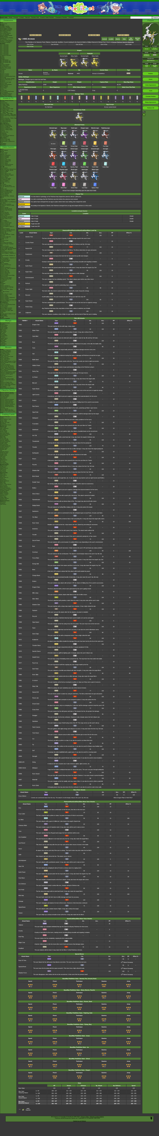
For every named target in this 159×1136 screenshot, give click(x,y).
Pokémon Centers (4, 75)
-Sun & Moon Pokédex (5, 33)
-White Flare (3, 437)
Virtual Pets (3, 311)
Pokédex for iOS (4, 238)
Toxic (33, 348)
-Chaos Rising (3, 430)
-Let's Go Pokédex (4, 34)
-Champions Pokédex (5, 42)
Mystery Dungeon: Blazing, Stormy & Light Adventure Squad (8, 248)
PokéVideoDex (3, 134)
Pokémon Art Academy (5, 204)
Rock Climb (35, 785)
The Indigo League (4, 104)
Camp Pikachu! (4, 397)
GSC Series (3, 332)
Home (10, 17)
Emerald (2, 266)
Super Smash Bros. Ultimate (7, 196)
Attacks (118, 39)
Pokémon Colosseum (5, 267)
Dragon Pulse (36, 587)
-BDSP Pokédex (4, 36)
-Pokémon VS (3, 499)
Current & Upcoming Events (7, 91)
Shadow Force (23, 972)
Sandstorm (35, 511)
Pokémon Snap (3, 295)
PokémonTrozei (4, 276)
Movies (8, 347)
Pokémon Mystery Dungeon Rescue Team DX (7, 175)
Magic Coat (22, 942)
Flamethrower (36, 499)
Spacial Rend (22, 966)
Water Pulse (35, 330)
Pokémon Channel (4, 270)
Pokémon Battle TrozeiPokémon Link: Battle (8, 202)
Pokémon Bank (3, 200)
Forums (16, 17)
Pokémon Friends (4, 157)
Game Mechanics (4, 65)
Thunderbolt (35, 441)
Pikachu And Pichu (4, 394)
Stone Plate (74, 187)
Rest (33, 546)
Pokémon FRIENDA (5, 318)
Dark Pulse (35, 668)
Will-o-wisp (35, 593)
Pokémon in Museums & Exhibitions (6, 80)
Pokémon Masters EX (5, 161)
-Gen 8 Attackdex (4, 53)
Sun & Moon (3, 184)
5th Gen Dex (137, 38)
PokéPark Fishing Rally (5, 278)
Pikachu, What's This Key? (6, 410)
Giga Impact (35, 622)
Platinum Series (4, 338)
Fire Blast (35, 517)
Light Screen (35, 394)
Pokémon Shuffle (4, 207)
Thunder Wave (36, 645)
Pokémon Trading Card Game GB (8, 299)
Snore (20, 848)
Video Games (8, 147)
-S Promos (2, 503)
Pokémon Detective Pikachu (7, 388)
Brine (33, 569)
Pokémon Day (3, 83)
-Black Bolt (2, 436)
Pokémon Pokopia (4, 156)
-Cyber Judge (3, 497)
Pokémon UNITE (4, 162)
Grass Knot (35, 709)
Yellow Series (3, 331)
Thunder (34, 447)
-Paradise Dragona (4, 490)
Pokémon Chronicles (5, 119)
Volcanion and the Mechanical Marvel (7, 380)
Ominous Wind (23, 825)
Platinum (2, 241)
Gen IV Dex (30, 46)
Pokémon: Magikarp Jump (6, 190)
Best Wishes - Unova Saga (6, 111)
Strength (34, 756)
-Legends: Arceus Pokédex (6, 37)
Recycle (34, 616)
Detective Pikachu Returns (6, 164)
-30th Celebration (4, 428)
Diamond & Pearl (4, 240)
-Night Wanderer (4, 492)
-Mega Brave (3, 479)
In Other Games (4, 305)
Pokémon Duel (3, 215)
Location (111, 39)
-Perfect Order (3, 431)
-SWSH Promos (4, 468)
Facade (34, 534)
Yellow (1, 292)
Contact (21, 17)
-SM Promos (3, 469)
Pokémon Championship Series (7, 76)
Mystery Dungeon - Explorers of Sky (8, 254)
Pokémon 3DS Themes (5, 309)
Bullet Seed (35, 359)
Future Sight (28, 289)
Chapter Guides (4, 327)
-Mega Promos (3, 465)
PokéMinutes (3, 133)
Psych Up (35, 663)
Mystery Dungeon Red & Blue (7, 275)
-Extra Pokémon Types (5, 419)
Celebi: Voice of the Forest (6, 356)
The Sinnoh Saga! (4, 109)
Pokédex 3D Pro (4, 233)
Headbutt (21, 948)
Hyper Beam (28, 301)
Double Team (36, 482)
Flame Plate (53, 167)
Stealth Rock (35, 657)
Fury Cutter (22, 813)
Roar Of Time (22, 960)
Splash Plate (95, 187)
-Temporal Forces (4, 447)
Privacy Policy (85, 1116)
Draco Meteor (22, 796)
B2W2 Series (3, 341)
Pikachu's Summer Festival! (7, 399)
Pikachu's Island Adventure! (7, 401)
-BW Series (3, 458)
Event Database (4, 92)
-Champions (3, 69)
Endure (34, 581)
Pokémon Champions (5, 155)
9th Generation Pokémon (6, 93)
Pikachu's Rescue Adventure (7, 393)
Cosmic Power (29, 242)
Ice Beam (35, 377)
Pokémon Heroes (4, 357)
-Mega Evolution (4, 435)
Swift (20, 854)
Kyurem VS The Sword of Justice (8, 371)
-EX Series (2, 461)
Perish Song (28, 306)
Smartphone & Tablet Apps (6, 310)
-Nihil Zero (2, 476)
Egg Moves (131, 38)
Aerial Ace (35, 528)
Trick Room (35, 733)
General (104, 39)
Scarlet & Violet (4, 152)
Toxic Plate (53, 187)
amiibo (1, 312)
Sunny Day (35, 371)
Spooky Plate (74, 167)
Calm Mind (35, 336)
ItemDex (2, 56)
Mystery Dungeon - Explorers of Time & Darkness (8, 258)
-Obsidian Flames (4, 451)
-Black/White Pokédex (5, 30)
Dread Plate (74, 146)
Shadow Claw (36, 604)
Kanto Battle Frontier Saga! (6, 108)
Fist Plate (105, 146)
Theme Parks (3, 88)
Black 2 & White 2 (4, 221)
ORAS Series (3, 344)
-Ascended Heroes (4, 433)
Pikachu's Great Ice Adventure (7, 404)
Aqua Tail (21, 866)
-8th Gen (2, 71)
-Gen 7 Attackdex (4, 51)
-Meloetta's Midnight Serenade (7, 372)
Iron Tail (34, 435)
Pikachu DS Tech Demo (6, 277)
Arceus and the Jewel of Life (7, 367)
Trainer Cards (3, 420)
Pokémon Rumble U (5, 225)
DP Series (2, 337)
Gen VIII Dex (54, 44)
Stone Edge (35, 633)
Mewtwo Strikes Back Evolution (7, 384)
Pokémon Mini (3, 288)
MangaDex (2, 324)
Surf (33, 750)
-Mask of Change (4, 493)
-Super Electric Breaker (5, 489)
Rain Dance (35, 406)
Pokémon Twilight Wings (6, 126)
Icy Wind (21, 819)
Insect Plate (63, 146)
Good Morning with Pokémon (7, 135)
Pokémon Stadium (4, 298)
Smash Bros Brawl (4, 261)
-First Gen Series (4, 463)
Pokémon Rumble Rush (6, 191)
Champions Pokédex (61, 17)
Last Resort (22, 843)
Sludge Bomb (36, 505)
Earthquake (35, 453)
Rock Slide (35, 674)
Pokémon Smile (4, 177)
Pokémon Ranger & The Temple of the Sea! (8, 363)
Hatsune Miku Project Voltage (7, 78)
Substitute (35, 721)
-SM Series (2, 456)
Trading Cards (8, 414)
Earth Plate (95, 167)
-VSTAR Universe (4, 498)
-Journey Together (4, 440)
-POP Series (3, 471)
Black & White (3, 220)
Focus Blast (35, 558)
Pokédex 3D (3, 232)
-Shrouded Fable (4, 444)
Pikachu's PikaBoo (4, 396)
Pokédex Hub (35, 17)
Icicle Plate (106, 167)
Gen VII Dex (79, 44)
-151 (1, 450)
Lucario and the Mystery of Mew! (8, 361)
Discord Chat (3, 90)
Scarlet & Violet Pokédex (47, 17)
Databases (8, 20)
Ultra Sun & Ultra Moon (5, 185)
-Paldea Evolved (4, 452)
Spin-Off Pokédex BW (5, 62)
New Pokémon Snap (5, 179)
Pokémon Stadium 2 (5, 285)
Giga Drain (35, 412)
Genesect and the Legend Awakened (6, 374)
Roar (33, 342)
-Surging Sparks (4, 442)
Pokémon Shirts (4, 86)
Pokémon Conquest (5, 228)
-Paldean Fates (3, 448)
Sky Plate (63, 167)
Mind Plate (64, 187)
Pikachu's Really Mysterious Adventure (7, 407)
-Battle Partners (4, 486)
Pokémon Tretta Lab (5, 224)
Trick (20, 831)
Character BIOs (4, 325)
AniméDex (2, 101)
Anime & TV (8, 98)
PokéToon (2, 130)
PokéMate (2, 281)
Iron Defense (22, 883)
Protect (34, 400)
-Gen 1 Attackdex (4, 44)
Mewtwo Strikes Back (5, 351)
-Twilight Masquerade (5, 445)
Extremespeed (29, 277)
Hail (33, 353)
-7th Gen (2, 72)
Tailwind (21, 925)
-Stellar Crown (3, 443)
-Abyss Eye (3, 473)
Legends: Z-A (3, 154)
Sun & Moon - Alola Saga (6, 113)
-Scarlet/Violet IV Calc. (5, 67)
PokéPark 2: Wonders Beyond (7, 229)
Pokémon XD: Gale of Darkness (8, 268)
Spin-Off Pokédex (4, 60)
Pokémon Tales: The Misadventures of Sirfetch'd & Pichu (7, 141)
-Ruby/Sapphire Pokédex (6, 28)
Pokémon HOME (4, 171)
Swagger (34, 715)
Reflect (34, 488)
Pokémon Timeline (4, 74)
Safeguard (35, 418)
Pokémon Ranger (4, 274)
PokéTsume (3, 144)
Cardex (2, 63)
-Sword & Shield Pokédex (6, 35)
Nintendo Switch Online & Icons (7, 313)
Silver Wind (35, 598)
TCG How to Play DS (5, 236)
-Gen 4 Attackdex (4, 48)
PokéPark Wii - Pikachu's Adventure (6, 250)
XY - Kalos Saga (4, 112)
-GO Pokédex (3, 39)
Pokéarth (71, 17)
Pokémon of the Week (5, 68)
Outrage (21, 901)
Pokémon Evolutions (5, 127)
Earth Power (28, 266)
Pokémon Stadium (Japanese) (7, 297)
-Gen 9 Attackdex (4, 54)
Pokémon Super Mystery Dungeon (6, 210)
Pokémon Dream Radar (6, 222)
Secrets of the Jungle (5, 385)
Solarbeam (35, 429)
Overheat (35, 552)
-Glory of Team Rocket (5, 484)
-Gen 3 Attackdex (4, 47)
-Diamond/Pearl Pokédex (6, 29)
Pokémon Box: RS (4, 271)
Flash (33, 628)
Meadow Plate (85, 167)
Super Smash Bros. (5, 301)
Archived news (3, 23)
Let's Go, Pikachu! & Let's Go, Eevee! (7, 187)
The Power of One (4, 353)
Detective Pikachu (4, 193)
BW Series (2, 340)
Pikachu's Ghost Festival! (6, 400)
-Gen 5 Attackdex (4, 49)
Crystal (2, 284)
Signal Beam (22, 907)
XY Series (2, 342)
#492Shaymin (28, 1109)
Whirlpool (34, 768)
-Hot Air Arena (3, 485)
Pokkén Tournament (5, 214)
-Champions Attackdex (5, 55)
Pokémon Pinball (4, 296)
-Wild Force (3, 496)
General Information (5, 323)
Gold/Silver (2, 283)
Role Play (21, 936)
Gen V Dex (128, 44)
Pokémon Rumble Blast (6, 231)
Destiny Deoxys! (4, 360)
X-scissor (35, 680)
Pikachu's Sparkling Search (6, 405)
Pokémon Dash (4, 269)
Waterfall (34, 779)
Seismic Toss (29, 236)
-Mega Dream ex (4, 477)
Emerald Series (3, 335)
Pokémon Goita (4, 316)
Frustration (35, 423)
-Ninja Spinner (3, 475)
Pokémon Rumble (4, 246)
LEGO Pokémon (4, 85)
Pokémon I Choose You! (6, 382)
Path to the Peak (4, 132)
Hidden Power (36, 365)
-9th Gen (2, 70)
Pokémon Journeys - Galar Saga (8, 114)
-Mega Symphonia (4, 480)
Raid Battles (3, 423)
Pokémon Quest (4, 194)
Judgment (28, 312)
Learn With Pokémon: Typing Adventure (7, 235)
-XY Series (2, 457)
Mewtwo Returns (4, 355)
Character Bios (3, 102)
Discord (27, 17)
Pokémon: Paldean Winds (6, 129)
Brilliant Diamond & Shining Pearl (8, 169)
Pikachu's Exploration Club (6, 403)
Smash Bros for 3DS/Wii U (6, 217)
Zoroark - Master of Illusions (7, 368)
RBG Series (3, 330)
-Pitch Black (3, 429)
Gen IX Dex (30, 44)
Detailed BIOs (3, 326)
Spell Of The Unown (5, 354)
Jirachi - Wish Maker (5, 358)
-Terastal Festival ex (5, 487)
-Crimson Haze (3, 494)
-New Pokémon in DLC (5, 95)
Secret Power (36, 540)
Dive (20, 808)
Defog (34, 762)
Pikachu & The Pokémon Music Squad (7, 412)
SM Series (2, 345)
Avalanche (35, 639)
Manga (8, 321)
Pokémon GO (3, 158)
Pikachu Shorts (8, 390)
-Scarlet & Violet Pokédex (6, 40)
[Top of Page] (151, 1118)
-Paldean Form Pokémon (6, 96)
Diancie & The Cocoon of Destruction (6, 377)
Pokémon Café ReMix (5, 159)
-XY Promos (3, 470)
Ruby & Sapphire (4, 263)
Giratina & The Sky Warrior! (7, 365)
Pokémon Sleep (4, 163)
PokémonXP (3, 77)
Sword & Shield (3, 168)
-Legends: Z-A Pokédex (6, 41)
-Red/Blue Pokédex (4, 26)
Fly (33, 744)
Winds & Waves (4, 150)
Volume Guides (3, 328)
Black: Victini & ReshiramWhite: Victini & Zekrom (8, 370)
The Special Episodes (5, 120)
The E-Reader (3, 280)
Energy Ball (35, 563)
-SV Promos (3, 466)
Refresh (27, 283)
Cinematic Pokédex (5, 64)
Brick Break (35, 476)
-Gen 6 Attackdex (4, 50)
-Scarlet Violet (3, 454)
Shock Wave (35, 493)
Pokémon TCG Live (5, 182)
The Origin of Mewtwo (5, 350)
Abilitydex (2, 58)
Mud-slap (21, 895)
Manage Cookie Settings (97, 1116)
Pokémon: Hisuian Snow (6, 128)
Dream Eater (35, 703)
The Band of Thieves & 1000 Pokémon (7, 206)
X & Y (1, 198)
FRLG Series (3, 334)
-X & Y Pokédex (4, 32)
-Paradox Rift (3, 449)
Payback (34, 610)
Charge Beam (36, 575)
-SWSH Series (3, 455)
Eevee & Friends (4, 408)
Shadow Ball (35, 470)
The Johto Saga (4, 106)
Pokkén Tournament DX (6, 192)
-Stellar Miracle (3, 491)
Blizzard (34, 383)
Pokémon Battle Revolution (6, 252)
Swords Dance (36, 651)
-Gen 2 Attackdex (4, 46)
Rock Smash (36, 773)
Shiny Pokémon (4, 122)
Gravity (27, 260)
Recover (27, 295)
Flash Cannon (36, 727)
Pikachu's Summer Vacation (7, 392)
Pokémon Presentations (6, 84)
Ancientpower (22, 860)
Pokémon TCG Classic (5, 424)
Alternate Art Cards (4, 422)
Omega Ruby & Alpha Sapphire (7, 199)
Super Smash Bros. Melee (6, 289)
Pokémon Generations (5, 125)
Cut (33, 738)
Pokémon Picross (4, 212)
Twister (21, 913)
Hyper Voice (28, 271)
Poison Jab (35, 698)
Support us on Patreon (79, 1121)
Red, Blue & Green (4, 291)
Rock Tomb (35, 523)
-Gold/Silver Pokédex (5, 27)
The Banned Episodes (5, 121)
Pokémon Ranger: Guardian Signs (7, 244)
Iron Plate (84, 187)
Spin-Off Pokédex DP (5, 61)
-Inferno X (2, 478)
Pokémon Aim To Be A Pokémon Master (8, 116)
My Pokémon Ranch (5, 260)
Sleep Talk (35, 686)
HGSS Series (3, 339)
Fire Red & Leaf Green (5, 264)
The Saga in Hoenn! (5, 107)
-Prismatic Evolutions (5, 441)
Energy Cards (3, 421)
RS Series (2, 333)
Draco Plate (84, 146)
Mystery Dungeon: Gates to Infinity (7, 227)
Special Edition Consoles (6, 308)
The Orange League (5, 105)
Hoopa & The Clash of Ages (7, 378)
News (1, 22)
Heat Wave (22, 878)
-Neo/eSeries (3, 462)
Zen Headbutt (22, 837)
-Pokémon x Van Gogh (5, 82)
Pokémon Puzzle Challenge (6, 287)
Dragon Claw (36, 324)
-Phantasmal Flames (5, 434)
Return (34, 458)
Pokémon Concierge (5, 139)
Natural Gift (28, 248)
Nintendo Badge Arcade (6, 218)
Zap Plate (95, 146)
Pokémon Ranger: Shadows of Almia (7, 256)
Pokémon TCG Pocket (5, 165)
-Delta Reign (3, 427)
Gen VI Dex (104, 44)
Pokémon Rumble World (6, 208)
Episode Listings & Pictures (6, 100)
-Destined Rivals (4, 438)
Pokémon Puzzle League (6, 294)
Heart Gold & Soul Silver (6, 242)
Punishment (28, 254)
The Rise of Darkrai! (5, 364)
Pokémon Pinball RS (5, 273)
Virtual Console (3, 306)
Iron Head (21, 889)
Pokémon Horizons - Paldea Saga (8, 118)
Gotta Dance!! (3, 398)
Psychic (34, 464)
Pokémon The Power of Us (6, 383)
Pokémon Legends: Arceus (6, 170)
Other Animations (4, 136)
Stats (124, 39)
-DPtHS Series (3, 459)
